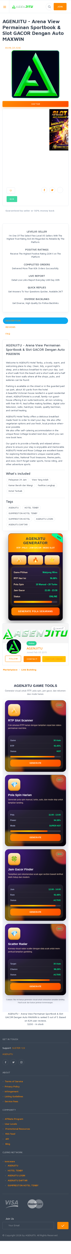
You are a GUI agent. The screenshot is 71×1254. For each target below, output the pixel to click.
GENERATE (35, 763)
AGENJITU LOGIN (44, 519)
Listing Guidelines (14, 1096)
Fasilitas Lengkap (46, 485)
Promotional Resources (17, 1128)
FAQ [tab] (8, 333)
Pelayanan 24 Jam (18, 479)
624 (12, 199)
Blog (7, 1143)
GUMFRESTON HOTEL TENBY (23, 513)
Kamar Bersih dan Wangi (21, 485)
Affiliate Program (14, 1118)
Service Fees (11, 1101)
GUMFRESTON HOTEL (19, 519)
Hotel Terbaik (15, 491)
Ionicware (10, 1161)
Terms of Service (14, 1081)
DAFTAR (35, 104)
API (7, 1138)
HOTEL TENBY (32, 507)
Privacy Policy (12, 1086)
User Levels (11, 1123)
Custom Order (54, 659)
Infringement (11, 1091)
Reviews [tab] (11, 327)
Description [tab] (13, 320)
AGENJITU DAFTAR (18, 524)
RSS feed (10, 1133)
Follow (13, 658)
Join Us (9, 1218)
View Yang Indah (40, 479)
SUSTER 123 (18, 1047)
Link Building (28, 669)
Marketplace (10, 669)
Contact (32, 659)
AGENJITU (14, 507)
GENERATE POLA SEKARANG (35, 611)
